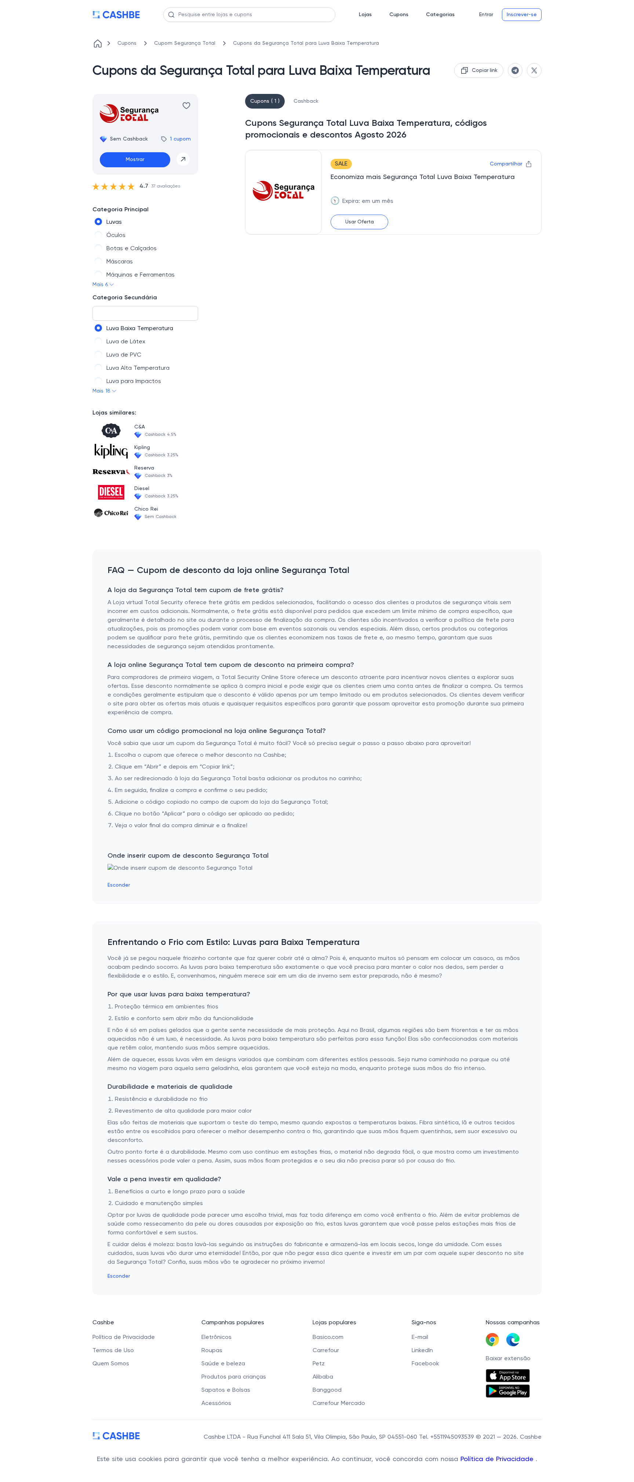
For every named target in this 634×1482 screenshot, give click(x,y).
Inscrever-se (522, 14)
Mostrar (135, 159)
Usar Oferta (359, 222)
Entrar (486, 14)
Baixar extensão (508, 1359)
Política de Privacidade (498, 1459)
